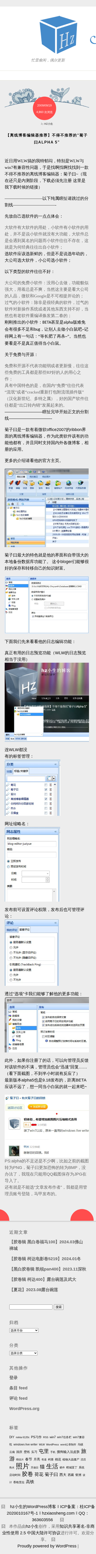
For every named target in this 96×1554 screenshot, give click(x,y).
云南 (12, 1452)
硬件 (62, 1467)
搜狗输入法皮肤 (68, 1452)
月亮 (37, 1459)
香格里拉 (18, 1482)
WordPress (52, 1444)
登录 (13, 1377)
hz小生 (32, 1526)
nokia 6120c (23, 1437)
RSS (45, 1437)
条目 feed (18, 1388)
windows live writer (26, 1444)
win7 (53, 1437)
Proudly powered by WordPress (46, 1546)
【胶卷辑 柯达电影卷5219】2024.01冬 (45, 1258)
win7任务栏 (64, 1437)
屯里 (44, 1451)
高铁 (30, 1481)
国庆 (19, 1452)
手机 (52, 1452)
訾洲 (78, 1475)
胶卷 (27, 1474)
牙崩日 (34, 1467)
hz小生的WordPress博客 (33, 1506)
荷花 (38, 1474)
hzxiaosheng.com (58, 1513)
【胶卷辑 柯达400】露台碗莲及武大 (42, 1279)
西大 (62, 1475)
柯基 (51, 1459)
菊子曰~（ (72, 174)
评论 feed (18, 1398)
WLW (42, 1444)
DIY (11, 1437)
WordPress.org (24, 1408)
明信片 (20, 1459)
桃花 (58, 1459)
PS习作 (36, 1437)
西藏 (71, 1475)
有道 (44, 1459)
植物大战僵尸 (70, 1459)
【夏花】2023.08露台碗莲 (33, 1289)
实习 (34, 1452)
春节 (28, 1459)
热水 (11, 1467)
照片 (22, 1466)
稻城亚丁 (71, 1467)
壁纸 (27, 1452)
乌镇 (80, 1444)
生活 (52, 1466)
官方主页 (50, 460)
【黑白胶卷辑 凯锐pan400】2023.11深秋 (47, 1269)
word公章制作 (68, 1444)
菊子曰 (11, 429)
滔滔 (83, 1459)
